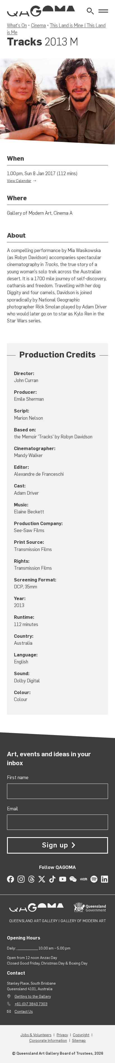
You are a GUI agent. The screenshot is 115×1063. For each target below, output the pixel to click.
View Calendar (19, 180)
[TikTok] (52, 879)
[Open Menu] (103, 11)
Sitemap (79, 1040)
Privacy (62, 1035)
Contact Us (24, 1011)
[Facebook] (10, 879)
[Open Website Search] (90, 11)
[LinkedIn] (104, 879)
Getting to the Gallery (33, 996)
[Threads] (31, 879)
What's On (17, 25)
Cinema (38, 25)
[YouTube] (62, 879)
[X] (41, 879)
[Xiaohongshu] (83, 879)
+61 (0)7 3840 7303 (31, 1004)
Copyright (81, 1035)
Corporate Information (48, 1040)
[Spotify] (93, 879)
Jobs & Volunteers (35, 1035)
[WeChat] (73, 879)
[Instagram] (21, 879)
